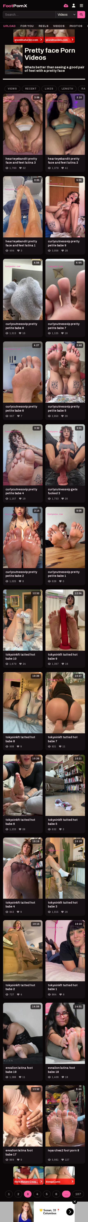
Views (12, 88)
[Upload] (66, 5)
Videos (58, 26)
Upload (9, 26)
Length (67, 88)
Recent (31, 88)
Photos (76, 26)
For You (27, 26)
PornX (15, 6)
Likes (49, 88)
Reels (44, 26)
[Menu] (81, 5)
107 (78, 1194)
